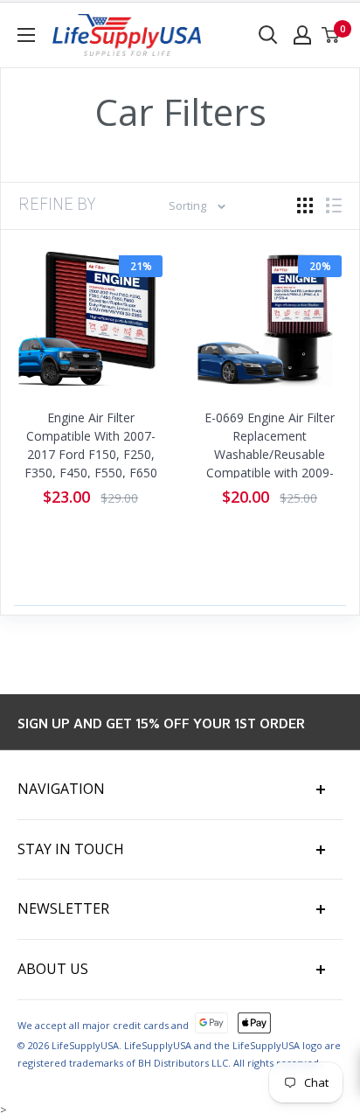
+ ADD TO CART (94, 398)
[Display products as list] (334, 205)
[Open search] (268, 35)
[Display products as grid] (305, 205)
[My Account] (302, 35)
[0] (331, 35)
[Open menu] (26, 35)
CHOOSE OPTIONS (273, 398)
